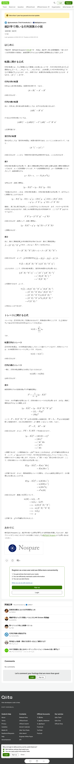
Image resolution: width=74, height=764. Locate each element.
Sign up (14, 754)
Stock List (12, 7)
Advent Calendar (24, 727)
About (3, 717)
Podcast (39, 733)
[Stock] (12, 560)
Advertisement (6, 739)
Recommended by (20, 605)
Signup (68, 3)
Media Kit (4, 730)
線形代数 (8, 31)
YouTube (39, 730)
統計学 (14, 31)
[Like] (7, 560)
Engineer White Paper (26, 736)
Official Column (43, 7)
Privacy (4, 724)
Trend (5, 7)
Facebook (40, 727)
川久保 (29, 50)
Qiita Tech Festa (24, 730)
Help (3, 736)
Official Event (30, 7)
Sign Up (41, 677)
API (20, 739)
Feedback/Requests (8, 733)
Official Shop (59, 724)
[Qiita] (5, 2)
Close (22, 754)
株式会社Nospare (49, 535)
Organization (56, 7)
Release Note (23, 717)
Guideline (4, 727)
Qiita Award (22, 733)
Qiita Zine (58, 720)
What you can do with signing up (22, 583)
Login (60, 3)
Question (21, 7)
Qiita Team (58, 717)
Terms (3, 720)
